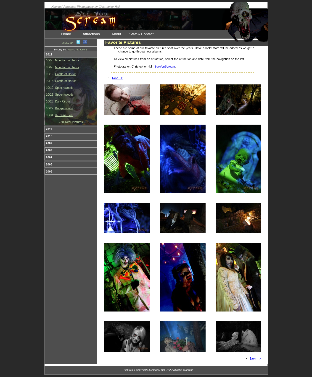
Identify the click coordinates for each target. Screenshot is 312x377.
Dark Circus (63, 101)
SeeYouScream (164, 66)
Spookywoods (64, 87)
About (116, 34)
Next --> (117, 78)
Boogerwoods (64, 108)
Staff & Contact (141, 34)
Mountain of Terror (67, 60)
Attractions (91, 34)
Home (66, 34)
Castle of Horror (65, 74)
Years (70, 49)
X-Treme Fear (64, 115)
